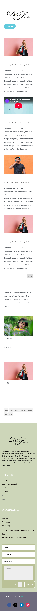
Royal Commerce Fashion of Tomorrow (18, 238)
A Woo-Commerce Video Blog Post (17, 119)
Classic (11, 410)
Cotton (17, 410)
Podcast (10, 26)
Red (6, 414)
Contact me (6, 522)
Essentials (23, 410)
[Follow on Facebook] (9, 605)
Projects (5, 491)
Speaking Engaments (9, 484)
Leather (30, 410)
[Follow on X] (15, 605)
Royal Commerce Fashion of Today (18, 61)
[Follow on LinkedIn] (22, 605)
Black (6, 410)
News (17, 65)
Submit (30, 584)
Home (4, 515)
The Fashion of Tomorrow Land (18, 179)
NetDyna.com (26, 597)
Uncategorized (24, 65)
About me (5, 519)
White (10, 414)
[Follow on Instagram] (28, 605)
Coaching (5, 480)
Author (4, 487)
